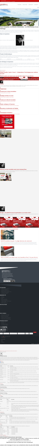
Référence (1, 332)
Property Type (11, 332)
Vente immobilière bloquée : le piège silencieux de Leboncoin (16, 241)
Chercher (35, 332)
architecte (4, 70)
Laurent (2, 84)
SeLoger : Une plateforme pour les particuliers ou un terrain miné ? (15, 212)
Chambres (19, 332)
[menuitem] (38, 7)
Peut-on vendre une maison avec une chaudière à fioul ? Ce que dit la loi (19, 257)
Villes (4, 332)
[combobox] (6, 333)
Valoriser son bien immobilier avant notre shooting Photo (13, 169)
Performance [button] (1, 389)
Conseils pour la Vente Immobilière (5, 256)
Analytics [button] (1, 395)
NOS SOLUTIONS (25, 4)
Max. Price (30, 332)
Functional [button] (1, 383)
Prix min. (26, 332)
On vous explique (3, 239)
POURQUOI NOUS (30, 4)
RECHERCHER (36, 4)
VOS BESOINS (19, 4)
